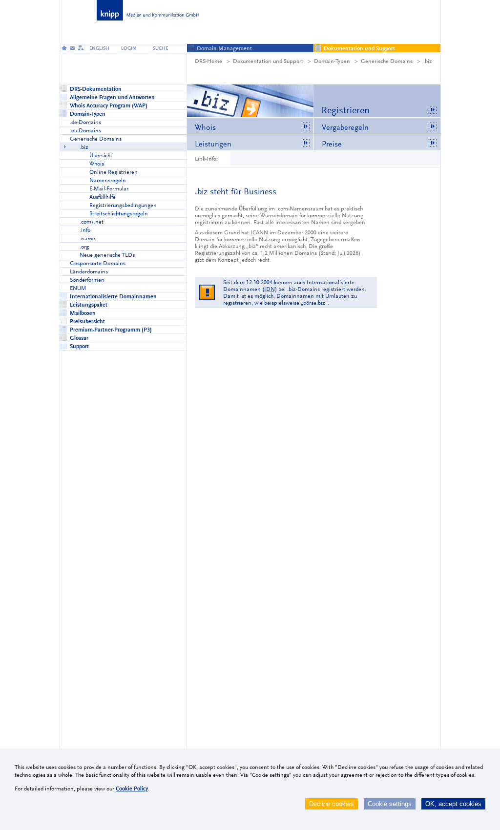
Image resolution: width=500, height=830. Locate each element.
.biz (427, 61)
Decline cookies (331, 804)
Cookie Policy (132, 788)
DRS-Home (208, 61)
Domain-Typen (332, 61)
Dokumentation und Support (268, 61)
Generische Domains (387, 61)
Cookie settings (390, 804)
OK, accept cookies (453, 804)
